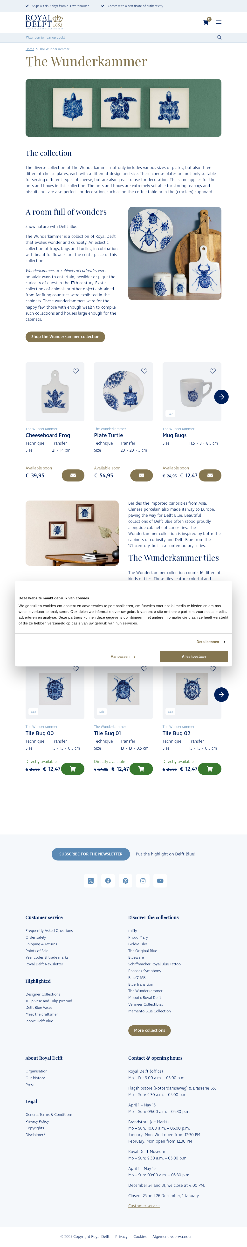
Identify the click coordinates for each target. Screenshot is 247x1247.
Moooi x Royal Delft (144, 997)
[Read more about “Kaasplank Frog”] (73, 475)
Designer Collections (43, 994)
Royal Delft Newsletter (44, 964)
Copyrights (35, 1128)
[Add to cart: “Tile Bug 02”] (209, 769)
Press (30, 1084)
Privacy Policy (37, 1121)
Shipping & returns (41, 944)
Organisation (37, 1071)
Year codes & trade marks (47, 957)
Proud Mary (138, 937)
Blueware (136, 957)
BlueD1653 (137, 977)
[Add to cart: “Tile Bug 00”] (72, 769)
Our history (35, 1078)
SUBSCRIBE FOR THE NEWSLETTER (90, 854)
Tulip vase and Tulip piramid (49, 1001)
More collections (149, 1030)
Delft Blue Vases (39, 1007)
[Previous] (25, 397)
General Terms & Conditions (49, 1114)
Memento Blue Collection (149, 1011)
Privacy (121, 1236)
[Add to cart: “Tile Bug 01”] (141, 769)
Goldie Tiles (138, 944)
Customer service (144, 1206)
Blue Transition (140, 984)
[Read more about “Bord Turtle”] (141, 475)
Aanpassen (120, 656)
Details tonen (208, 642)
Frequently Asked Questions (49, 930)
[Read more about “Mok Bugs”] (210, 475)
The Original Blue (142, 951)
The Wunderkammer (145, 991)
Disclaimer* (35, 1135)
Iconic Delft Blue (39, 1021)
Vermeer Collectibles (145, 1004)
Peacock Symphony (144, 971)
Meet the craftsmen (42, 1014)
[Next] (221, 397)
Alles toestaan (194, 656)
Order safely (36, 937)
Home (30, 49)
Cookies (140, 1236)
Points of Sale (37, 951)
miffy (132, 930)
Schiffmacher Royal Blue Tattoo (154, 964)
